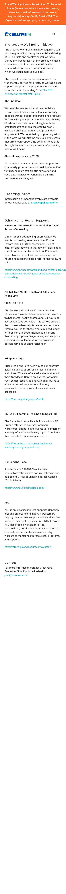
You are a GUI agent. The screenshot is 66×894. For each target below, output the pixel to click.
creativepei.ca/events (44, 202)
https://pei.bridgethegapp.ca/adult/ (24, 399)
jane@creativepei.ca (15, 575)
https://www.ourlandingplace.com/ (24, 487)
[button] (60, 34)
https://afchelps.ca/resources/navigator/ (27, 546)
